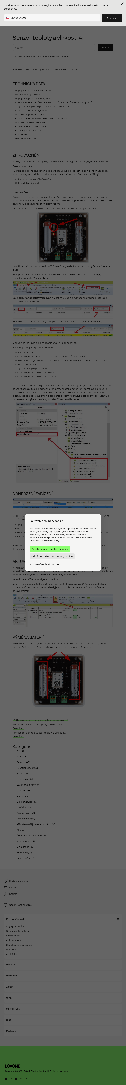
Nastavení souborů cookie (44, 564)
